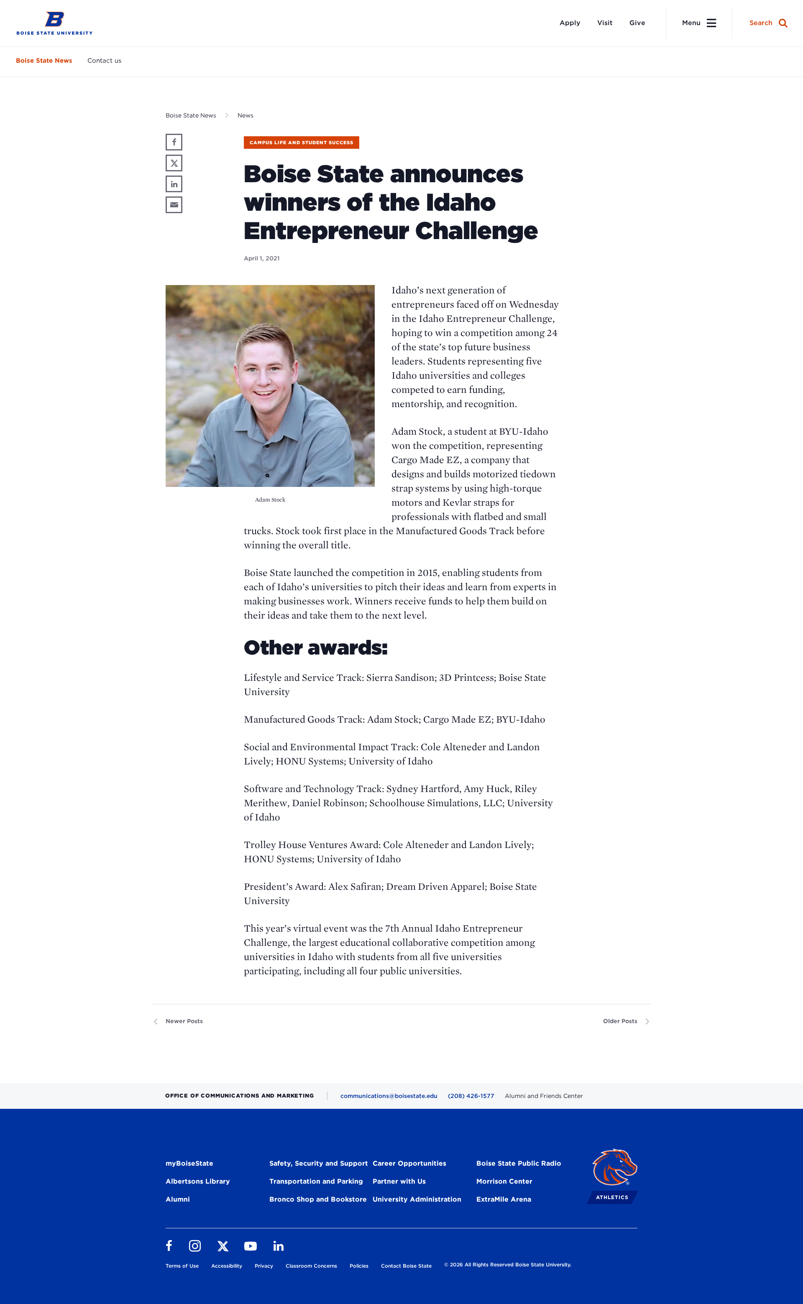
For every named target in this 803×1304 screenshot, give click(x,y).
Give (637, 23)
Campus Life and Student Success (301, 142)
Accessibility (226, 1266)
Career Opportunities (409, 1163)
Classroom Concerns (311, 1266)
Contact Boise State (406, 1266)
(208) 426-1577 (471, 1096)
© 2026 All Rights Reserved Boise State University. (507, 1264)
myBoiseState (189, 1163)
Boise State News (44, 60)
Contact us (104, 60)
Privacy (264, 1266)
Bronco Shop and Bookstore (318, 1199)
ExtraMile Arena (503, 1199)
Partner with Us (399, 1181)
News (245, 115)
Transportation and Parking (316, 1181)
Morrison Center (504, 1181)
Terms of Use (182, 1266)
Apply (570, 23)
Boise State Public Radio (518, 1163)
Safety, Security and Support (318, 1163)
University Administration (417, 1199)
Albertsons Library (198, 1181)
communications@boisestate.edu (388, 1096)
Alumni (178, 1199)
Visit (605, 23)
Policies (359, 1266)
